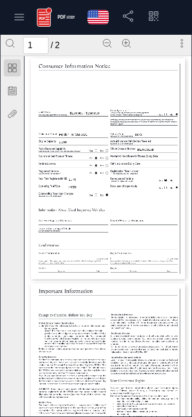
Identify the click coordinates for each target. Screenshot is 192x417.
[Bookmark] (12, 90)
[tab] (12, 69)
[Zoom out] (107, 43)
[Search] (10, 43)
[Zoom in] (126, 43)
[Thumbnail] (12, 67)
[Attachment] (12, 113)
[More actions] (181, 43)
